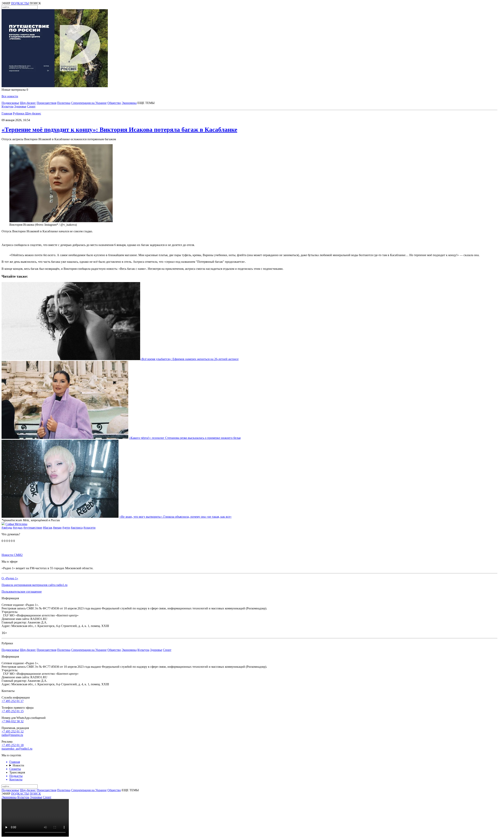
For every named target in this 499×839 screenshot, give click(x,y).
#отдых (18, 527)
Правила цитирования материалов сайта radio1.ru (34, 585)
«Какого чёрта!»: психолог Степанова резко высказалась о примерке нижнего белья (185, 437)
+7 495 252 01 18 (13, 745)
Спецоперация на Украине (89, 103)
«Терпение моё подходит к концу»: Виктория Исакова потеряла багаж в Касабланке (119, 129)
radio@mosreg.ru (12, 735)
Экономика (129, 103)
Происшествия (46, 103)
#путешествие (32, 527)
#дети (66, 527)
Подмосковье (10, 103)
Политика (63, 103)
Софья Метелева (16, 524)
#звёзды (7, 527)
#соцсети (89, 527)
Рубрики (19, 113)
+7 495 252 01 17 (13, 701)
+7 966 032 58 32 (13, 721)
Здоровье (20, 106)
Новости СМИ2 (12, 555)
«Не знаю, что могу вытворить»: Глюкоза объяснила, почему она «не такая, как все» (175, 516)
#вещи (57, 527)
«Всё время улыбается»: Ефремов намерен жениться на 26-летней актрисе (189, 359)
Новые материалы (15, 89)
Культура (7, 106)
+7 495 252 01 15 (13, 711)
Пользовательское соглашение (22, 591)
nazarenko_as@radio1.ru (17, 748)
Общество (114, 103)
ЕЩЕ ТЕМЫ (146, 103)
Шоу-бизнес (28, 103)
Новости (18, 765)
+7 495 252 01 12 (13, 731)
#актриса (77, 527)
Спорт (31, 106)
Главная (7, 113)
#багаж (47, 527)
